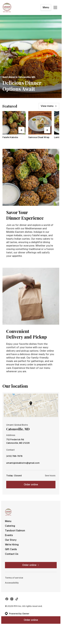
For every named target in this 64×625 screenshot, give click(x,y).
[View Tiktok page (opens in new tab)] (17, 599)
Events (9, 535)
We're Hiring (12, 544)
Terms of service (14, 577)
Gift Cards (11, 549)
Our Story (10, 540)
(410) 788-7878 (14, 457)
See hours (50, 475)
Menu (46, 7)
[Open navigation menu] (55, 7)
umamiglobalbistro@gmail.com (23, 463)
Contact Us (11, 554)
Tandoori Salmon (15, 530)
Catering (10, 525)
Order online (31, 484)
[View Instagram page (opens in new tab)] (12, 599)
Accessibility (12, 582)
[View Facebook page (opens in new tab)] (7, 599)
